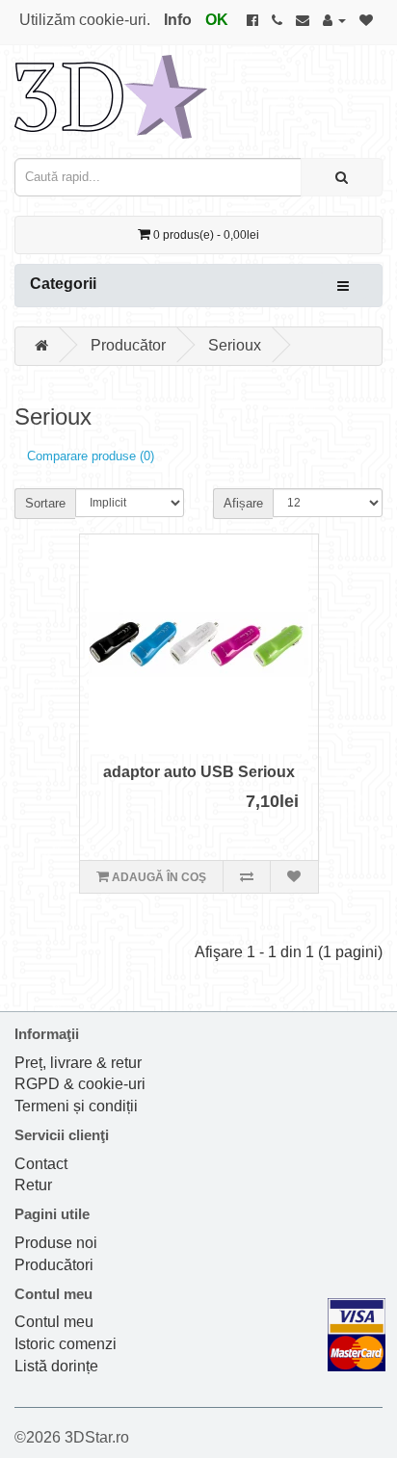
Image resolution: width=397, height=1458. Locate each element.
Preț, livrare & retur (78, 1062)
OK (216, 20)
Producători (53, 1265)
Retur (33, 1185)
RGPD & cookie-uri (80, 1084)
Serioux (234, 345)
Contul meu (53, 1322)
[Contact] (302, 20)
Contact (40, 1164)
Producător (128, 345)
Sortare (45, 503)
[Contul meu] (334, 20)
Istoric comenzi (65, 1344)
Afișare (243, 503)
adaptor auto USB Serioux (199, 772)
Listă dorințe (56, 1366)
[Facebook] (252, 20)
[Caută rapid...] (342, 177)
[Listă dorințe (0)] (366, 20)
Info (178, 20)
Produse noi (55, 1243)
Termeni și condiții (76, 1106)
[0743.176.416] (277, 20)
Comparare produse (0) (90, 456)
